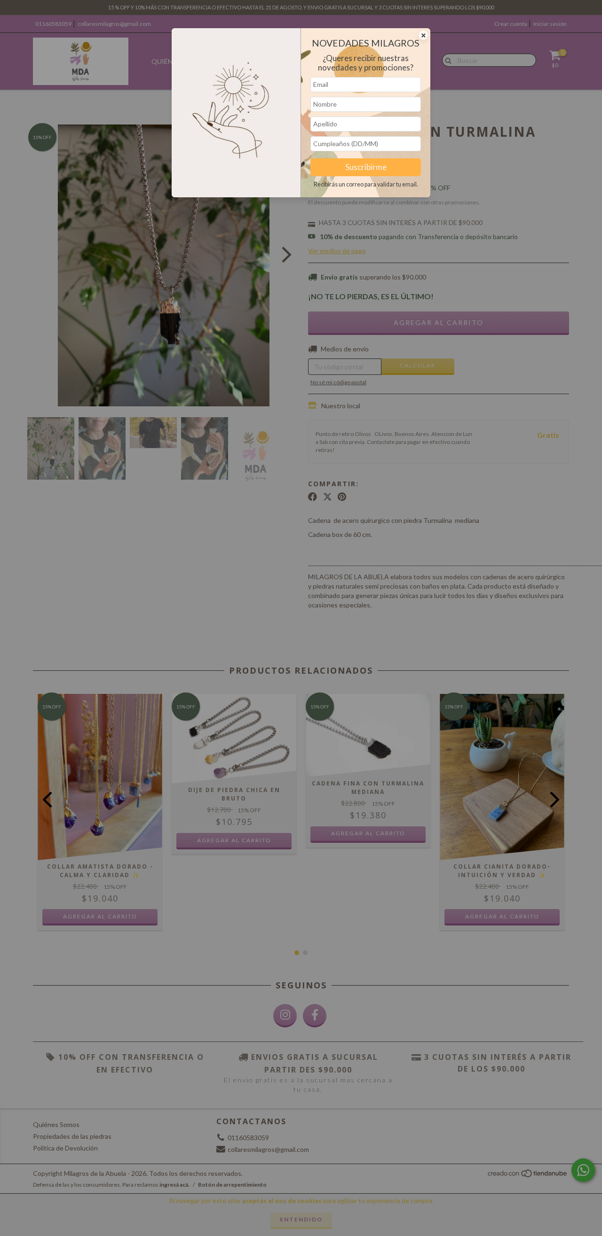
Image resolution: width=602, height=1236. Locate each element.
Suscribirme (366, 167)
